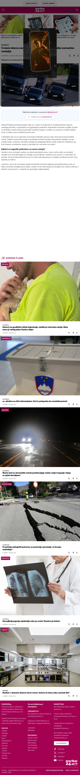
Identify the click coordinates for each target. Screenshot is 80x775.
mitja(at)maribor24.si (43, 723)
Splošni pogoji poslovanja (54, 770)
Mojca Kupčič (32, 740)
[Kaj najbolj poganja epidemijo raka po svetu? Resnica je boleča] (40, 585)
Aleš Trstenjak (32, 748)
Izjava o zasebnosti (72, 770)
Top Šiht (4, 755)
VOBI (9, 772)
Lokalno (4, 731)
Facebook (61, 749)
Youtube (60, 760)
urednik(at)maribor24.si (35, 716)
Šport (3, 738)
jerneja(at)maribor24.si (61, 728)
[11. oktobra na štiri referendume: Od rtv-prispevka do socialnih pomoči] (40, 365)
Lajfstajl (4, 748)
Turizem (4, 750)
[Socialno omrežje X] (69, 333)
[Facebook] (73, 333)
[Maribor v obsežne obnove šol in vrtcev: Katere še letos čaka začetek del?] (40, 657)
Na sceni (5, 746)
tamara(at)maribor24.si (61, 716)
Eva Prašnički (32, 745)
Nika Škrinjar (32, 743)
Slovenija (5, 733)
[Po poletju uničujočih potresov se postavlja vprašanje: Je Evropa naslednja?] (40, 511)
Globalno (5, 743)
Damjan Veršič (33, 738)
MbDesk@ (31, 730)
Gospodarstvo (6, 741)
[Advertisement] (40, 196)
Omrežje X (61, 753)
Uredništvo (31, 728)
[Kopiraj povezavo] (77, 333)
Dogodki (4, 758)
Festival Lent (6, 753)
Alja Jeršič (31, 750)
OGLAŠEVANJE (61, 743)
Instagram (61, 756)
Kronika (4, 736)
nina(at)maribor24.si (60, 738)
